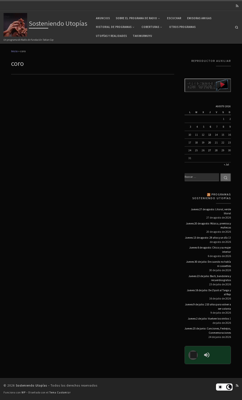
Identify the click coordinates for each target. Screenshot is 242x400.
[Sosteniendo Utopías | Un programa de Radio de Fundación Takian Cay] (15, 24)
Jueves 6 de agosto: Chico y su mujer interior (210, 249)
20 (209, 142)
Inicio (14, 51)
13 (209, 134)
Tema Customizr (60, 392)
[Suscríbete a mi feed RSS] (237, 6)
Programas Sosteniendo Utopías (211, 196)
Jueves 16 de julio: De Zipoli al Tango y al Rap (209, 292)
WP (24, 392)
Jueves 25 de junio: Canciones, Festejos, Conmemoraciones (208, 330)
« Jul (226, 164)
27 (209, 150)
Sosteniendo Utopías (31, 385)
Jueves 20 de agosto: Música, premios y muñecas (208, 225)
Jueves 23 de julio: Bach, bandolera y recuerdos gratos (210, 278)
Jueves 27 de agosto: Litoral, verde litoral (211, 211)
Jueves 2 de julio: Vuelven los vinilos (208, 318)
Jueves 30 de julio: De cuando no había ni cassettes (208, 264)
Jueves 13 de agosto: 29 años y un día (206, 237)
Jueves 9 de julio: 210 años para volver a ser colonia (208, 306)
